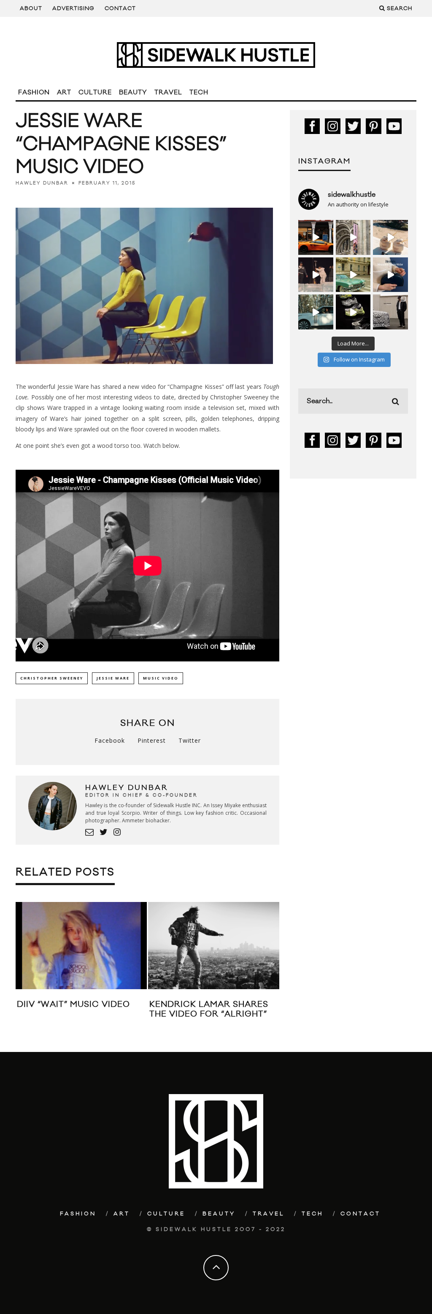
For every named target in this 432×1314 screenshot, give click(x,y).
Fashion (34, 92)
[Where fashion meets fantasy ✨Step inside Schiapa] (353, 237)
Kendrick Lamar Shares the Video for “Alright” (208, 1009)
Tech (198, 92)
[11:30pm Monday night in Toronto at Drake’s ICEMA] (315, 274)
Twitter (189, 740)
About (31, 8)
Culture (95, 92)
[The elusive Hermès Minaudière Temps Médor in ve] (390, 274)
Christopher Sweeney (51, 678)
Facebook (109, 740)
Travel (168, 92)
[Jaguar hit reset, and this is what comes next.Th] (390, 311)
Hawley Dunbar (42, 183)
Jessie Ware (113, 678)
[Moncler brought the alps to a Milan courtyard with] (353, 274)
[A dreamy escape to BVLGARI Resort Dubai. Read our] (390, 237)
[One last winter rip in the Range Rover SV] (315, 311)
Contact (120, 8)
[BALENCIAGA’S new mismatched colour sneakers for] (353, 311)
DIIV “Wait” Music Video (73, 1004)
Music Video (160, 678)
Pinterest (152, 740)
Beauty (133, 92)
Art (64, 92)
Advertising (73, 8)
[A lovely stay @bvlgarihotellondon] (315, 237)
